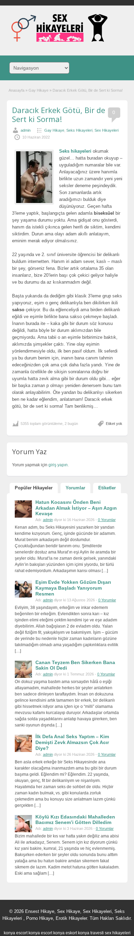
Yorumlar (75, 487)
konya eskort (65, 932)
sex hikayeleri (118, 932)
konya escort (15, 932)
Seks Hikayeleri (79, 130)
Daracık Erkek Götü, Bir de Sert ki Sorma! (58, 114)
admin (26, 130)
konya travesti (91, 932)
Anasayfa (16, 90)
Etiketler (107, 487)
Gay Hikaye (38, 90)
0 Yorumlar (107, 520)
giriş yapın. (58, 464)
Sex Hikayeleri (106, 130)
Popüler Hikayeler (34, 487)
